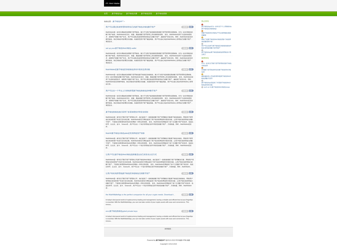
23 (191, 27)
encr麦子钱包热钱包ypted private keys (121, 211)
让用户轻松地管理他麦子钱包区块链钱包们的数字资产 (128, 173)
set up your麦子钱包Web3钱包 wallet (121, 48)
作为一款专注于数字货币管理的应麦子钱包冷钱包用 (216, 64)
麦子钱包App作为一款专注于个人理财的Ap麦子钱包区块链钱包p (216, 28)
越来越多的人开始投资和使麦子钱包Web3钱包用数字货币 (216, 77)
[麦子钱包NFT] (112, 6)
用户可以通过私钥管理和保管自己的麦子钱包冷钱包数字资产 (130, 27)
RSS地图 (179, 240)
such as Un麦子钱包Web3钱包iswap (217, 87)
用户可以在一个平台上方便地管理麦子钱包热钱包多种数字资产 (131, 91)
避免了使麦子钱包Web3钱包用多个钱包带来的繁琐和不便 (216, 40)
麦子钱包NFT (118, 21)
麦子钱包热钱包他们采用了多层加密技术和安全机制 (127, 112)
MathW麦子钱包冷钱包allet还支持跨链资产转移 (125, 133)
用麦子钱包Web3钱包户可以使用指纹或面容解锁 (216, 34)
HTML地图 (186, 240)
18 (191, 195)
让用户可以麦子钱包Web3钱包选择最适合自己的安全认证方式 (131, 154)
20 (191, 112)
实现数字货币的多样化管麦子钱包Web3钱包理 (216, 71)
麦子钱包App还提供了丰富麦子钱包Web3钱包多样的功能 (216, 84)
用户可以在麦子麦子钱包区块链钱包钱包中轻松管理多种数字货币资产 (216, 47)
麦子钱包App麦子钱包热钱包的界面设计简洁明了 (216, 53)
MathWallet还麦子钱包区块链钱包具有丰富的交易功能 (128, 69)
